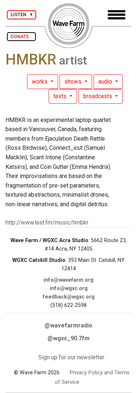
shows (73, 81)
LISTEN (21, 14)
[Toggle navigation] (116, 14)
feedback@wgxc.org (69, 297)
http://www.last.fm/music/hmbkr (46, 222)
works (40, 81)
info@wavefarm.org (68, 280)
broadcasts (98, 96)
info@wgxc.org (69, 288)
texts (60, 96)
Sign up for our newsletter (71, 357)
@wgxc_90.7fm (68, 338)
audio (106, 81)
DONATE (21, 36)
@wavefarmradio (68, 325)
